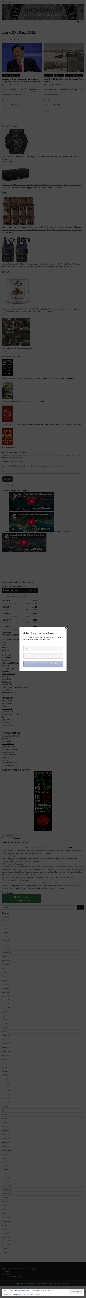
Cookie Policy (38, 1294)
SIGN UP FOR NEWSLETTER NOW (43, 664)
